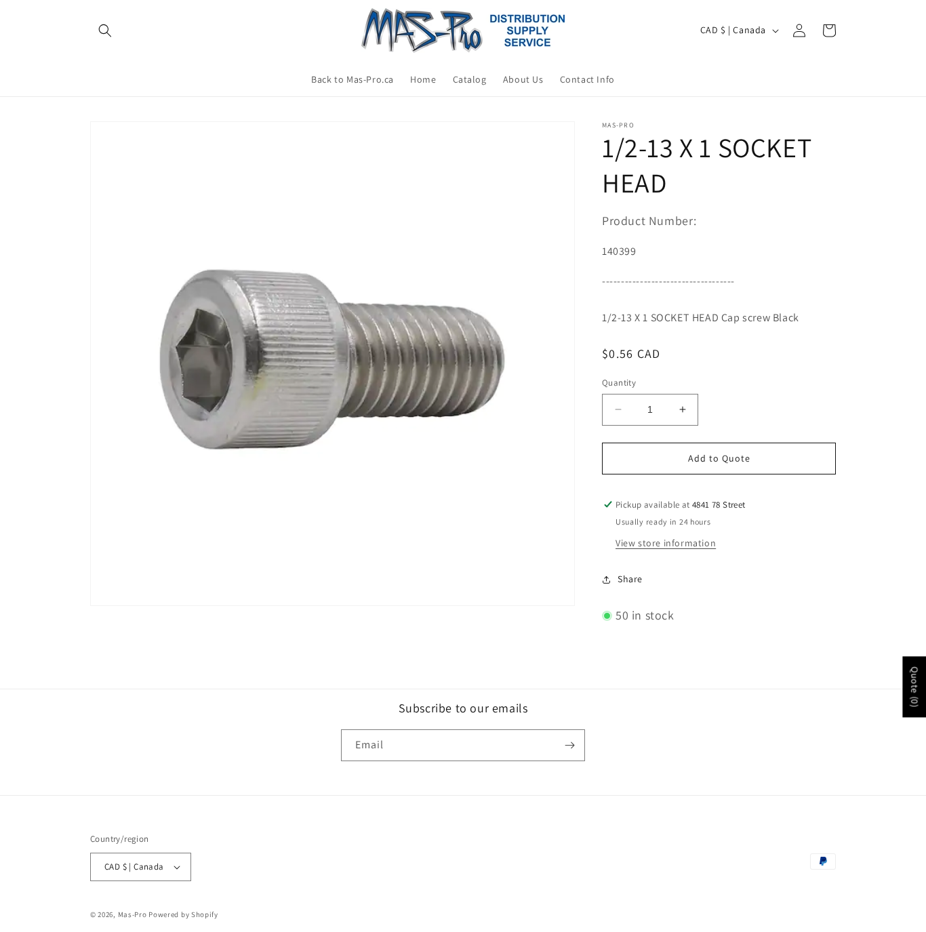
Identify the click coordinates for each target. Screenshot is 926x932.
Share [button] (630, 579)
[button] (105, 30)
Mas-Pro (132, 914)
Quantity (619, 382)
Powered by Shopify (183, 914)
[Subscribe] (569, 745)
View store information (666, 543)
